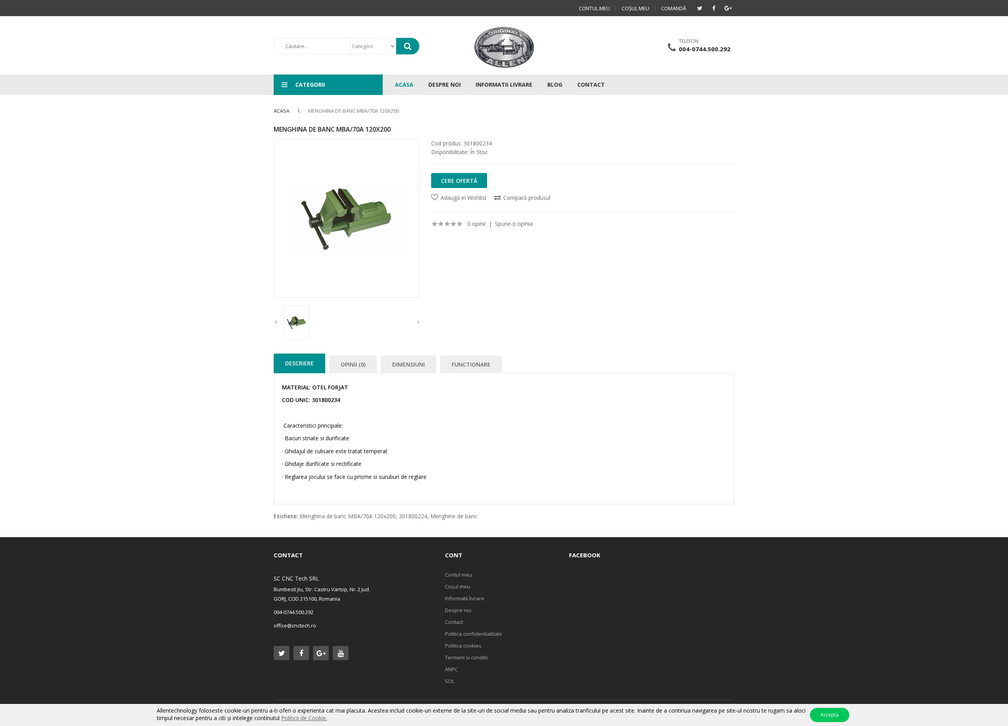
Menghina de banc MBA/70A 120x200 (353, 110)
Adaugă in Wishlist (464, 197)
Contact (454, 621)
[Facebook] (714, 8)
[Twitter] (699, 8)
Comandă (673, 8)
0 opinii (476, 223)
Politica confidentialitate (473, 633)
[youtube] (340, 653)
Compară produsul (526, 197)
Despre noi (458, 610)
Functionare (471, 364)
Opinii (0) (353, 364)
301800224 (413, 516)
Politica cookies (463, 645)
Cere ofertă (459, 180)
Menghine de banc (453, 516)
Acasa (281, 110)
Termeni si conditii (466, 657)
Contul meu (594, 8)
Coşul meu (635, 8)
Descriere (299, 363)
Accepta (830, 714)
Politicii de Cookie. (304, 718)
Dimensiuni (408, 364)
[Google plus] (728, 8)
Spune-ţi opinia (514, 223)
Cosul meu (457, 586)
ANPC (451, 669)
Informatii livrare (464, 598)
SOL (449, 681)
